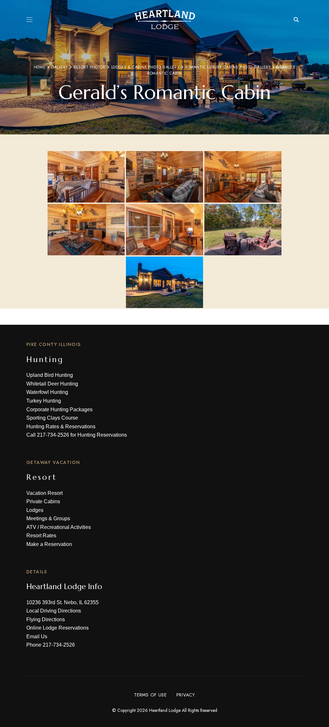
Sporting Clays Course (52, 418)
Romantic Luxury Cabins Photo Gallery (228, 67)
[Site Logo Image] (164, 19)
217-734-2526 (53, 435)
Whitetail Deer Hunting (52, 383)
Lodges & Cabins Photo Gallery (145, 67)
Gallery (59, 67)
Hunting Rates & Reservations (60, 426)
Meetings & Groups (48, 518)
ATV (31, 527)
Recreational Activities (65, 527)
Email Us (36, 636)
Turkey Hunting (43, 401)
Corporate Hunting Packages (59, 409)
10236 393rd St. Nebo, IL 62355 (62, 602)
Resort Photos (89, 67)
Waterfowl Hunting (47, 392)
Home (39, 67)
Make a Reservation (49, 544)
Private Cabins (43, 501)
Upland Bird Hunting (49, 375)
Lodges (34, 510)
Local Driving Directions (53, 610)
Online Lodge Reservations (57, 628)
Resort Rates (41, 535)
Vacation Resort (44, 493)
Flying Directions (45, 619)
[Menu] (29, 20)
